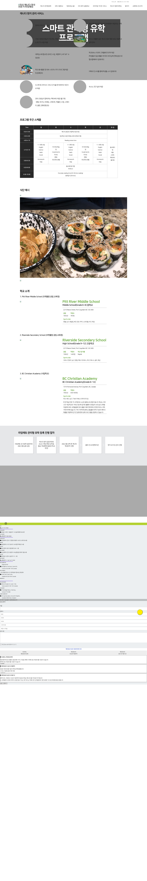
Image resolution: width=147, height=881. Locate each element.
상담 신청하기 (3, 683)
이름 (1, 606)
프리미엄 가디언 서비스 (100, 6)
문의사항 (2, 631)
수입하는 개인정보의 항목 (24, 653)
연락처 (1, 611)
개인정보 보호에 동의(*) (7, 644)
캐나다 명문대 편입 (115, 6)
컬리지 (127, 6)
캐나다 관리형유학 (45, 6)
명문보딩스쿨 (70, 6)
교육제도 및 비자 (137, 6)
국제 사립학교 (59, 6)
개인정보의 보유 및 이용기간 (122, 653)
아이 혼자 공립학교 (83, 6)
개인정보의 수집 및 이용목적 (73, 653)
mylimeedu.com (13, 600)
